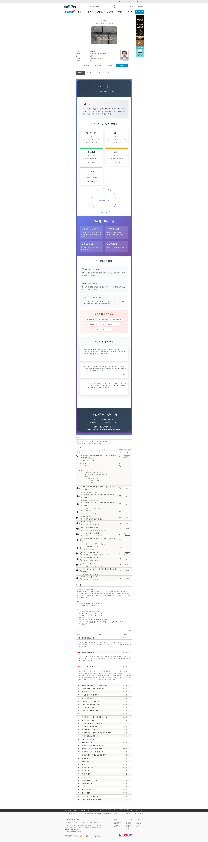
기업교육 (128, 828)
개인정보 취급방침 (75, 829)
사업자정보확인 (98, 825)
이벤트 (120, 12)
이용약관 (67, 829)
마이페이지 (139, 12)
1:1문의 (128, 813)
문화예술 (100, 12)
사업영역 (116, 825)
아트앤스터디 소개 (117, 822)
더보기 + (142, 810)
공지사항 (138, 822)
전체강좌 (128, 826)
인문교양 (110, 12)
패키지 (130, 12)
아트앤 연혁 (116, 823)
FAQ (137, 826)
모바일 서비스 (128, 823)
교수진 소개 (128, 825)
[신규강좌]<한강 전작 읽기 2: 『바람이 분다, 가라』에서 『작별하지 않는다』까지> (113, 810)
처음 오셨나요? (129, 822)
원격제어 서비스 (141, 813)
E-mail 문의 (134, 813)
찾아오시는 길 (117, 826)
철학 (79, 12)
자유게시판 (138, 823)
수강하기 (127, 456)
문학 (89, 12)
